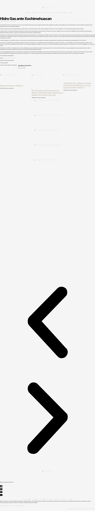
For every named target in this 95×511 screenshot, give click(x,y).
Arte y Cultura (26, 12)
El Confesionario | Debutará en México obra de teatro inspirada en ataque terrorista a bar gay (47, 92)
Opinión (62, 12)
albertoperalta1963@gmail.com (9, 58)
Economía (41, 12)
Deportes (34, 12)
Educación (49, 12)
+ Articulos (21, 67)
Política (69, 12)
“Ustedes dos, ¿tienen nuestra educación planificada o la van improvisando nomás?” (77, 85)
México (56, 12)
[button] (47, 323)
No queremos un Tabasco (11, 85)
